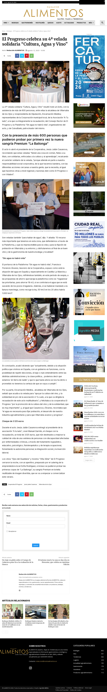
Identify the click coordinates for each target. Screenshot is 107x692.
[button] (102, 22)
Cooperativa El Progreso (15, 484)
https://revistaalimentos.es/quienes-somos (30, 577)
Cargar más (88, 460)
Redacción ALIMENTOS (15, 50)
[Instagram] (104, 1)
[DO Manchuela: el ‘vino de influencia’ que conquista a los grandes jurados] (78, 403)
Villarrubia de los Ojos (45, 484)
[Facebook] (17, 56)
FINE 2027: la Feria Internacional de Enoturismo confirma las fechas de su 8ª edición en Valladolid (93, 390)
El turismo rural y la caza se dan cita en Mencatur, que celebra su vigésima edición (53, 562)
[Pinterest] (27, 56)
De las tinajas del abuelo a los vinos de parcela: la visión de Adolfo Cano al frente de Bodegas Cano (58, 624)
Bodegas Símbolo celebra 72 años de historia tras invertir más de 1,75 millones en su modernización (12, 624)
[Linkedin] (105, 3)
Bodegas (9, 31)
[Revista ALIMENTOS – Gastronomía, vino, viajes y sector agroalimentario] (53, 13)
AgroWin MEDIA (43, 688)
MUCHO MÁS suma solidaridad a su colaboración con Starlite (93, 439)
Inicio (3, 31)
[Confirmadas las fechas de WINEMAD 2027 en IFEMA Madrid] (78, 427)
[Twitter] (22, 56)
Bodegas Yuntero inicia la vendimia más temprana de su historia (35, 623)
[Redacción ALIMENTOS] (10, 582)
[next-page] (6, 632)
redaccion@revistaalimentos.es (46, 661)
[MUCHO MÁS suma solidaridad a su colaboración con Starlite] (78, 439)
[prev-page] (3, 632)
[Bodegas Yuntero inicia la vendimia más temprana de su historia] (35, 611)
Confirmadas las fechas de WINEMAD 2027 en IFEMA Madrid (93, 427)
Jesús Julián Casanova (30, 484)
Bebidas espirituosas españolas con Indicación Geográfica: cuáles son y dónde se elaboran (93, 451)
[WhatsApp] (31, 56)
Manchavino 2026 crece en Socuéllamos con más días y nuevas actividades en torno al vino (94, 415)
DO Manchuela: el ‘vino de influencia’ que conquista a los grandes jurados (94, 403)
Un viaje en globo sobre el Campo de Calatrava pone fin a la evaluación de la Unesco (17, 562)
